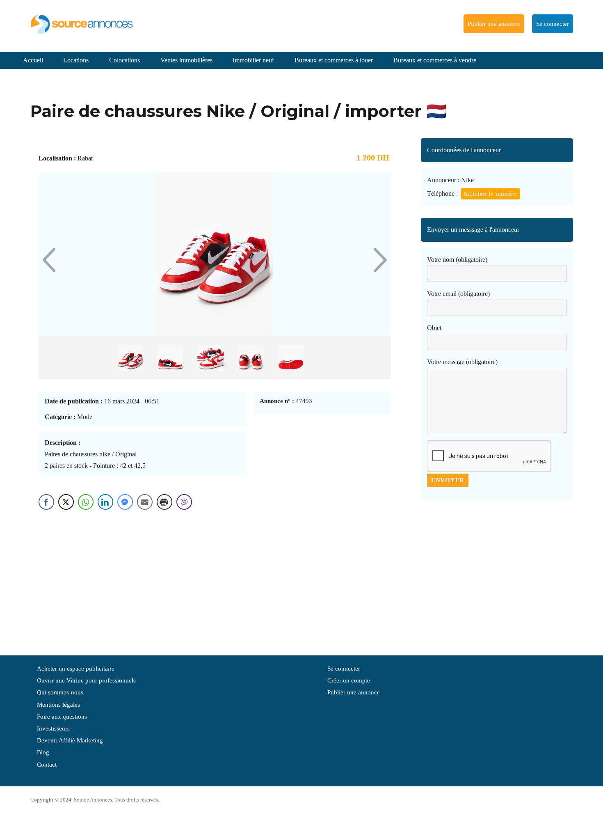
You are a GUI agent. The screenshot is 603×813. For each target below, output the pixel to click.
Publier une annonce (494, 24)
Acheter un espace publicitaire (75, 668)
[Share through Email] (145, 502)
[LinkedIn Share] (105, 502)
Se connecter (552, 24)
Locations (76, 60)
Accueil (33, 60)
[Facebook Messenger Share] (125, 502)
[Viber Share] (184, 502)
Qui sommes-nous (60, 692)
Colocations (124, 60)
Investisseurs (53, 728)
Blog (43, 752)
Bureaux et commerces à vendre (434, 60)
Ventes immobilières (186, 60)
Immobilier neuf (253, 60)
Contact (47, 764)
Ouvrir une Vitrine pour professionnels (86, 680)
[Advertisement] (497, 573)
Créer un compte (348, 680)
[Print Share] (164, 502)
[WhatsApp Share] (86, 502)
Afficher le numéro (490, 193)
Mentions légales (58, 704)
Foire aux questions (62, 716)
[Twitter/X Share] (66, 502)
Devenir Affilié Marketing (70, 740)
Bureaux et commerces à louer (334, 60)
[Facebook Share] (46, 502)
